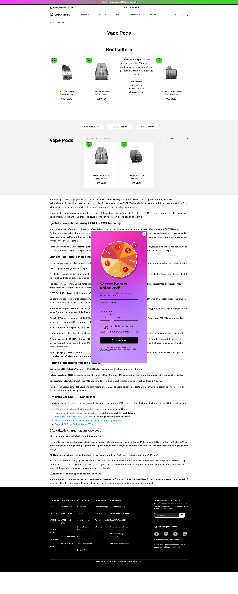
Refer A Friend (66, 530)
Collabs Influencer (68, 537)
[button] (167, 15)
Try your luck (119, 340)
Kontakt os (81, 507)
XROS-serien (147, 126)
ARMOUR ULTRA (53, 531)
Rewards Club (66, 507)
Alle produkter (91, 126)
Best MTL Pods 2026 (118, 520)
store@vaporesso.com (63, 8)
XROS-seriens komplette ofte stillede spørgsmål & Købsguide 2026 (88, 420)
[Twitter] (175, 534)
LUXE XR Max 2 (55, 521)
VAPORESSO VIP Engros (67, 544)
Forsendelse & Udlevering (83, 528)
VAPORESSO (115, 561)
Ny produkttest (67, 513)
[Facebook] (156, 534)
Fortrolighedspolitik (102, 520)
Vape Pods (60, 22)
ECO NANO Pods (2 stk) (171, 91)
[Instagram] (166, 534)
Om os (97, 513)
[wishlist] (179, 15)
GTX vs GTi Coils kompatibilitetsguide (73, 409)
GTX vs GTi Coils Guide (119, 527)
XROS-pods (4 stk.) (66, 91)
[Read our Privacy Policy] (136, 331)
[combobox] (105, 317)
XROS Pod (54, 540)
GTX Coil (53, 546)
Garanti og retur (83, 520)
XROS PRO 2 (54, 513)
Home (52, 22)
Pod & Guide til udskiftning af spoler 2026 (75, 413)
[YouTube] (185, 534)
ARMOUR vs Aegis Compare (117, 535)
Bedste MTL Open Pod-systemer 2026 (74, 424)
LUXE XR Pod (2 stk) (136, 176)
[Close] (144, 234)
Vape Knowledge (101, 507)
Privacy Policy (82, 550)
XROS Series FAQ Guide (119, 513)
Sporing (80, 513)
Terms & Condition (84, 543)
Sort (166, 138)
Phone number (106, 311)
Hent (79, 537)
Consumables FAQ (117, 507)
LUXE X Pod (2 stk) (101, 91)
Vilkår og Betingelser (99, 528)
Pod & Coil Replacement (119, 543)
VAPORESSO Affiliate (66, 521)
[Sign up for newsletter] (182, 515)
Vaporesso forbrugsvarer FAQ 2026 (72, 416)
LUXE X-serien (119, 126)
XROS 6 (53, 507)
